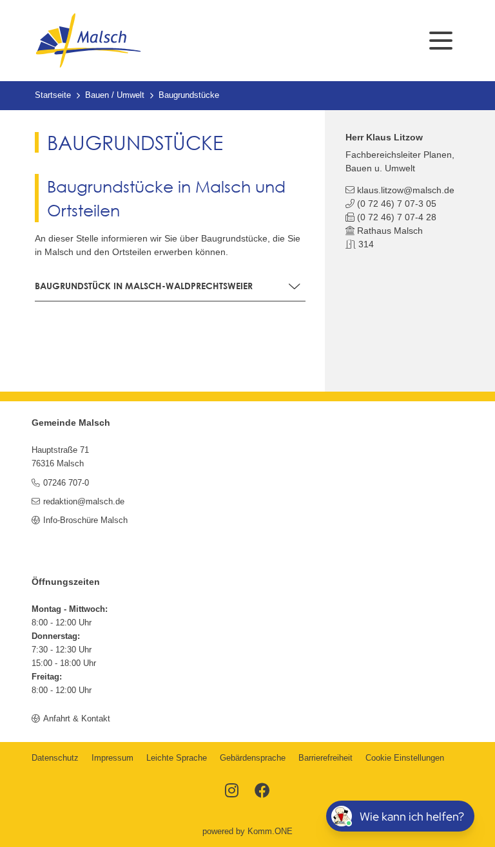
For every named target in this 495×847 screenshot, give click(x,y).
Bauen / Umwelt (114, 95)
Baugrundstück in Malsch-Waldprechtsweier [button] (144, 285)
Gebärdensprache (253, 758)
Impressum (112, 758)
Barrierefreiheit (325, 758)
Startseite (53, 95)
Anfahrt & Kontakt (76, 718)
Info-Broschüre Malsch (85, 520)
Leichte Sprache (176, 758)
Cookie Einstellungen (404, 758)
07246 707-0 (65, 483)
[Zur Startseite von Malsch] (88, 40)
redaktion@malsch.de (83, 501)
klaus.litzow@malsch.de (405, 190)
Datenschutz (55, 758)
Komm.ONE (270, 831)
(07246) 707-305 (396, 203)
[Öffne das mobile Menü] (441, 40)
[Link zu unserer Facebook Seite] (262, 792)
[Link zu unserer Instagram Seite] (231, 792)
